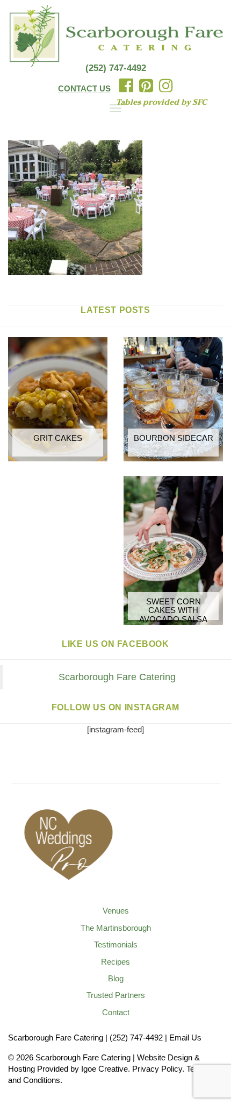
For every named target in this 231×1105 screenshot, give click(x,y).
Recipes (115, 961)
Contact (115, 1012)
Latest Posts (115, 310)
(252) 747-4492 (115, 68)
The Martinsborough (116, 927)
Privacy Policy (157, 1068)
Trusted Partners (115, 995)
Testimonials (116, 944)
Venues (116, 910)
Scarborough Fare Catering (117, 677)
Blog (116, 978)
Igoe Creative (104, 1068)
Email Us (185, 1037)
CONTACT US (84, 88)
